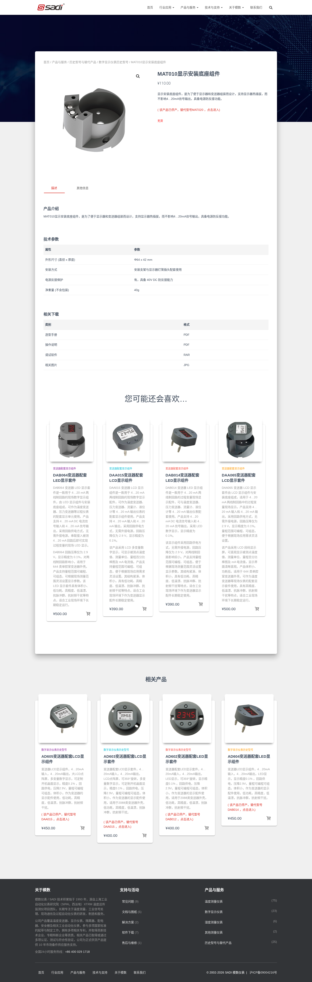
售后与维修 (129, 942)
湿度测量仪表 (214, 922)
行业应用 (165, 7)
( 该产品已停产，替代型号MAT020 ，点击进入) (188, 109)
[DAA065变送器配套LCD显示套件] (240, 440)
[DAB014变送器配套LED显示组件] (184, 440)
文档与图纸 (129, 912)
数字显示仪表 (214, 912)
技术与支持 (213, 7)
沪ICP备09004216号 (263, 972)
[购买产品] (88, 614)
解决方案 (128, 922)
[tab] (57, 188)
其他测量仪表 (214, 932)
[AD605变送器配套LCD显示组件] (62, 718)
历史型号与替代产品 (82, 62)
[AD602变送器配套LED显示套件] (187, 718)
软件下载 (128, 932)
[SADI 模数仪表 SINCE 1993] (50, 7)
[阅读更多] (82, 828)
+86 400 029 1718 (77, 951)
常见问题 (128, 901)
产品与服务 (188, 7)
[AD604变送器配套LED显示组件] (249, 718)
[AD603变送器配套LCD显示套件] (125, 718)
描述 (54, 188)
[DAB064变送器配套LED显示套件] (71, 440)
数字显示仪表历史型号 (113, 62)
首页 (150, 7)
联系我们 (256, 7)
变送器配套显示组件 (64, 468)
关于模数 (235, 7)
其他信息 (83, 188)
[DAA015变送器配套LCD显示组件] (128, 440)
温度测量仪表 (214, 901)
